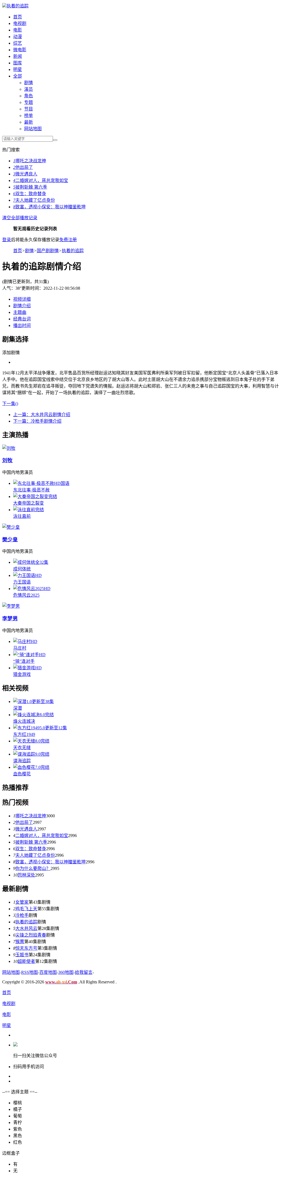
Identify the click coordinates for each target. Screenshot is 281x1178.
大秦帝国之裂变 (28, 503)
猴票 (19, 941)
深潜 (17, 708)
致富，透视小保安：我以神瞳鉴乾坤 (49, 206)
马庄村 (19, 648)
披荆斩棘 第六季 (30, 187)
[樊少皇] (11, 527)
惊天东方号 (26, 948)
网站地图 (33, 128)
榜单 (28, 115)
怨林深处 (26, 875)
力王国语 (22, 582)
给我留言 (83, 972)
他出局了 (23, 167)
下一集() (10, 403)
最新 (28, 122)
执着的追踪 (18, 6)
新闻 (17, 56)
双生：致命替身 (29, 193)
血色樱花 (22, 774)
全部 (17, 76)
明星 (17, 69)
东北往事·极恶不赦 (31, 490)
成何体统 (22, 569)
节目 (28, 109)
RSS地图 (29, 972)
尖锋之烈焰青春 (30, 935)
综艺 (17, 43)
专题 (28, 102)
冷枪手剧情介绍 (37, 421)
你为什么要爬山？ (32, 868)
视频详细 (22, 299)
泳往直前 (22, 516)
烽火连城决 (24, 721)
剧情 (28, 82)
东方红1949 (24, 734)
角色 (28, 95)
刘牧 (7, 460)
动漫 (17, 36)
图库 (17, 63)
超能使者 (26, 961)
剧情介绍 (22, 305)
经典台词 (22, 319)
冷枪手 (22, 915)
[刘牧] (8, 448)
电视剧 (19, 23)
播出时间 (22, 325)
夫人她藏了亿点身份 (34, 200)
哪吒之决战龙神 (29, 160)
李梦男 (10, 618)
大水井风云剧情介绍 (41, 414)
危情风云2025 (26, 595)
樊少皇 (10, 539)
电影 (17, 30)
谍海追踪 (22, 760)
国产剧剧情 (48, 250)
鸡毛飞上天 (26, 908)
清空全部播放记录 (19, 217)
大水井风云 (26, 928)
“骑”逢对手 (24, 661)
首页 (17, 17)
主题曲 (19, 312)
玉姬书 (22, 954)
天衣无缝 (22, 747)
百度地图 (48, 972)
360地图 (66, 972)
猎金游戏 (22, 674)
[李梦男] (11, 606)
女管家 (22, 902)
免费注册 (68, 239)
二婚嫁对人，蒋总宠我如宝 (40, 180)
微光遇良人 (25, 174)
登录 (6, 239)
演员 (28, 89)
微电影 (19, 49)
